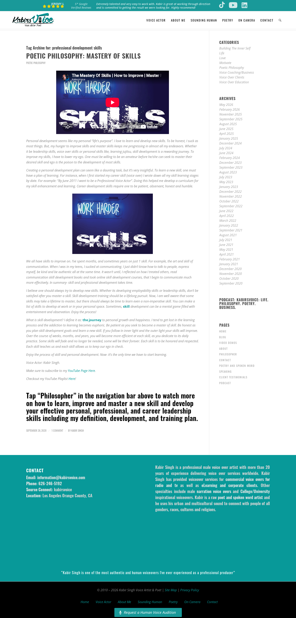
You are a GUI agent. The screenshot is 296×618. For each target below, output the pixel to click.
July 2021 (225, 240)
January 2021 (228, 264)
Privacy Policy (189, 590)
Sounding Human (150, 602)
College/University (255, 491)
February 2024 (229, 158)
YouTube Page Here (81, 370)
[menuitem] (156, 20)
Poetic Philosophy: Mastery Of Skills (83, 55)
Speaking (225, 371)
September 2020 (230, 283)
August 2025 (228, 124)
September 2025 (230, 119)
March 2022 (227, 220)
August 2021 (228, 235)
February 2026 (229, 109)
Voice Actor (103, 602)
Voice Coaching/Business (236, 72)
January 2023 (228, 187)
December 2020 (230, 269)
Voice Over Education (234, 82)
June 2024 (226, 153)
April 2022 (226, 216)
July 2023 (225, 177)
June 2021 (226, 244)
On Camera (192, 602)
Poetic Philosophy (36, 63)
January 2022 (228, 225)
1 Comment (57, 430)
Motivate (225, 63)
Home (223, 331)
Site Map (171, 590)
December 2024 (230, 143)
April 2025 (226, 133)
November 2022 (230, 196)
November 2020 (230, 273)
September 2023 (230, 167)
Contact (225, 360)
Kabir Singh (77, 430)
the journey (92, 320)
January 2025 (228, 138)
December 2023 (230, 162)
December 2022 (230, 191)
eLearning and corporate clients (229, 485)
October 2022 (229, 201)
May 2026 (226, 104)
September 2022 (230, 206)
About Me (124, 602)
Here (71, 379)
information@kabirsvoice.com (61, 477)
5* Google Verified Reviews (81, 5)
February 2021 (229, 259)
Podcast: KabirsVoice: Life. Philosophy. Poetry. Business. (243, 304)
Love (222, 58)
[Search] (280, 20)
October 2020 (229, 278)
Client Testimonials (233, 377)
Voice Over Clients (231, 77)
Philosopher (228, 354)
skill (126, 306)
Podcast (225, 383)
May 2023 (226, 182)
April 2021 (226, 254)
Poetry (173, 602)
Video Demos (228, 343)
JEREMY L (57, 4)
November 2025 (230, 114)
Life (221, 53)
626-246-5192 (50, 483)
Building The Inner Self (234, 48)
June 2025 (226, 129)
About (223, 349)
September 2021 (230, 230)
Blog (222, 337)
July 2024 (225, 148)
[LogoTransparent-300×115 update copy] (33, 20)
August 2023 (228, 172)
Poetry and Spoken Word (237, 366)
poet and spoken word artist (240, 497)
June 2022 (226, 211)
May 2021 (226, 249)
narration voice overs (214, 491)
